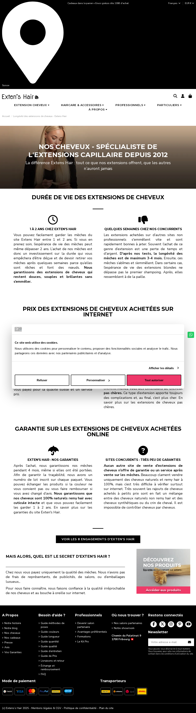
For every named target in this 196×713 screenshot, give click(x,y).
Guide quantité (50, 641)
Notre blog (10, 628)
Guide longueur (50, 636)
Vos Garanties (13, 652)
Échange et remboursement (50, 667)
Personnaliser (96, 380)
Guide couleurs (50, 632)
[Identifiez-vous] (182, 96)
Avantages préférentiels (92, 632)
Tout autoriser (154, 380)
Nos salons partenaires (128, 623)
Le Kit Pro (83, 641)
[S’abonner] (189, 642)
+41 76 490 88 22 (122, 645)
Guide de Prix (49, 656)
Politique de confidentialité (80, 708)
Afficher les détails (161, 368)
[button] (31, 105)
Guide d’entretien (51, 651)
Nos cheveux (12, 633)
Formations (84, 636)
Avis (7, 647)
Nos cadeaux (12, 638)
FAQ (43, 674)
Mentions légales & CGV (46, 708)
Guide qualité (49, 646)
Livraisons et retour (52, 661)
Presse (8, 642)
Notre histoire (12, 623)
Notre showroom (124, 628)
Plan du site (106, 708)
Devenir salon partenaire (85, 625)
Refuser (42, 380)
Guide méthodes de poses (53, 625)
